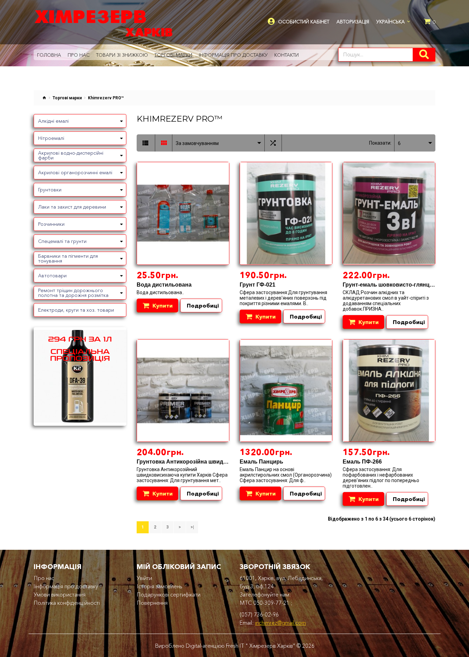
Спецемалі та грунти (62, 241)
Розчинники (51, 224)
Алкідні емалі (53, 121)
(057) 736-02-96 (259, 614)
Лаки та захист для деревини (72, 207)
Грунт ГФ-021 (257, 285)
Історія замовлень (159, 586)
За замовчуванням (197, 143)
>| (192, 527)
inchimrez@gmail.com (280, 622)
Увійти (144, 578)
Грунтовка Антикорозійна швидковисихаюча (198, 462)
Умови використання (59, 594)
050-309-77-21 (271, 602)
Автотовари (52, 275)
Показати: (380, 143)
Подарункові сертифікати (169, 594)
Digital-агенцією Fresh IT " (217, 645)
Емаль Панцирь (261, 462)
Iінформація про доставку (66, 586)
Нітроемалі (51, 138)
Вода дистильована (164, 285)
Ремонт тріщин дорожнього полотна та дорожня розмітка (73, 292)
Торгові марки (67, 98)
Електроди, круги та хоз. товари (76, 310)
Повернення (152, 602)
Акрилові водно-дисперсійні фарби (70, 155)
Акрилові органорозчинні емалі (75, 172)
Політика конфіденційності (67, 602)
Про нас (44, 578)
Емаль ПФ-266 (362, 462)
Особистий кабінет (303, 22)
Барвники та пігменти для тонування (68, 258)
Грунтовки (49, 190)
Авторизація (352, 21)
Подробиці (203, 305)
